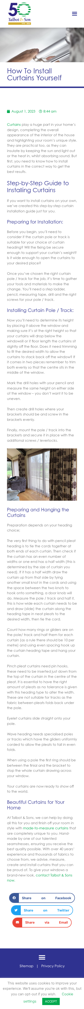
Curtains (14, 124)
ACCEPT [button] (51, 1001)
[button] (42, 898)
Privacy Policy (53, 966)
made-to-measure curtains (45, 828)
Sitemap (26, 966)
